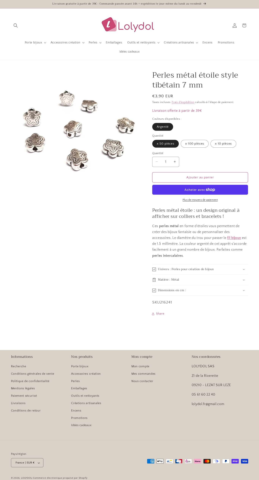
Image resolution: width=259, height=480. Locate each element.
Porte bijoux (79, 366)
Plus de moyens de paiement (200, 199)
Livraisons (18, 403)
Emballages (79, 388)
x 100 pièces (194, 143)
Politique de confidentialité (30, 381)
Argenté (163, 126)
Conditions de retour (26, 410)
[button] (16, 25)
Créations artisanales (86, 403)
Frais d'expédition (183, 102)
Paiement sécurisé (24, 395)
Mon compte (140, 366)
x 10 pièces (223, 143)
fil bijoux (234, 238)
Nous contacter (142, 381)
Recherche (18, 366)
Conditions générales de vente (32, 373)
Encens (76, 410)
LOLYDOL (26, 478)
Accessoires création (86, 373)
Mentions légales (23, 388)
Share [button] (160, 313)
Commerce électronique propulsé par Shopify (60, 478)
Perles (75, 381)
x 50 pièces (165, 143)
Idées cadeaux (81, 425)
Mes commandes (143, 373)
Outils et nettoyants (85, 395)
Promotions (79, 418)
